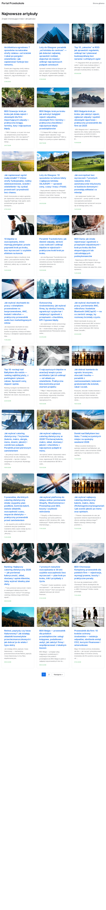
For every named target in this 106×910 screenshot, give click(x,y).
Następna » (58, 674)
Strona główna (98, 3)
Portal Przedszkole (13, 3)
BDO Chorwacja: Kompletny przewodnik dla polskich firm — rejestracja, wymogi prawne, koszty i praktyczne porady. (88, 573)
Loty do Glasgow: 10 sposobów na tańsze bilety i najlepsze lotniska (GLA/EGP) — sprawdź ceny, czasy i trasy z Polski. (53, 181)
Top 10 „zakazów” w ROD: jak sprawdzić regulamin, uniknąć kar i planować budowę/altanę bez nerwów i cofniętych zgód (87, 53)
